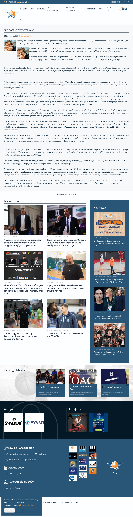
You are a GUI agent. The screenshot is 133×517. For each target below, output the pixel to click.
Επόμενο (71, 194)
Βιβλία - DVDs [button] (109, 9)
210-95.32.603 (32, 460)
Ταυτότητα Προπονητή (70, 9)
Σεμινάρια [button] (40, 9)
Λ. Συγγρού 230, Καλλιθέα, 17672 (19, 454)
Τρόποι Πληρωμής (51, 502)
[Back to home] (12, 14)
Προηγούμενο (63, 194)
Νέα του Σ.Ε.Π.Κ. (26, 36)
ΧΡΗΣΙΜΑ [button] (101, 9)
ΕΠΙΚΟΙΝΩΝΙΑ (116, 2)
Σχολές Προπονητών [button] (52, 9)
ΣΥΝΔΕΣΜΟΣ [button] (24, 9)
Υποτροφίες (90, 9)
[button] (124, 9)
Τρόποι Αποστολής (66, 502)
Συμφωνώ (9, 510)
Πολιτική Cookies (26, 505)
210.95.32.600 (11, 2)
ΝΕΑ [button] (32, 9)
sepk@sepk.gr (24, 2)
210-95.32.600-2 (14, 460)
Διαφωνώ (21, 510)
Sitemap (77, 502)
